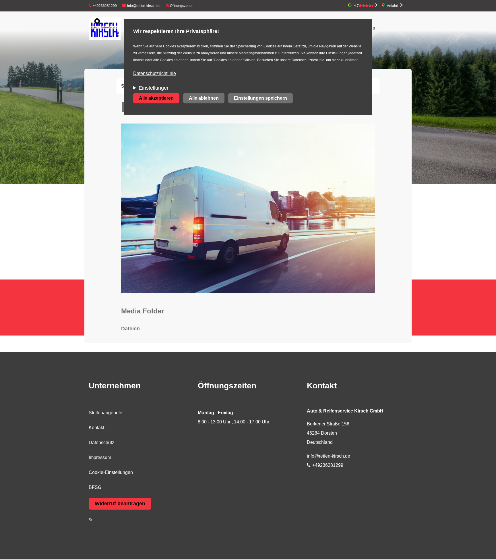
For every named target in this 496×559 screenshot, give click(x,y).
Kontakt (96, 427)
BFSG (95, 487)
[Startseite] (105, 28)
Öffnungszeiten (181, 6)
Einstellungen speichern (260, 98)
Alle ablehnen (204, 98)
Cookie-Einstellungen (111, 472)
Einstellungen (154, 88)
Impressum (100, 457)
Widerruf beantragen (120, 503)
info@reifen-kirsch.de (143, 6)
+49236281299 (105, 6)
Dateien (130, 328)
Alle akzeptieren (156, 98)
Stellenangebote (105, 412)
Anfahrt (392, 6)
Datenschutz (101, 442)
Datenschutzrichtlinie (154, 73)
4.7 (356, 6)
